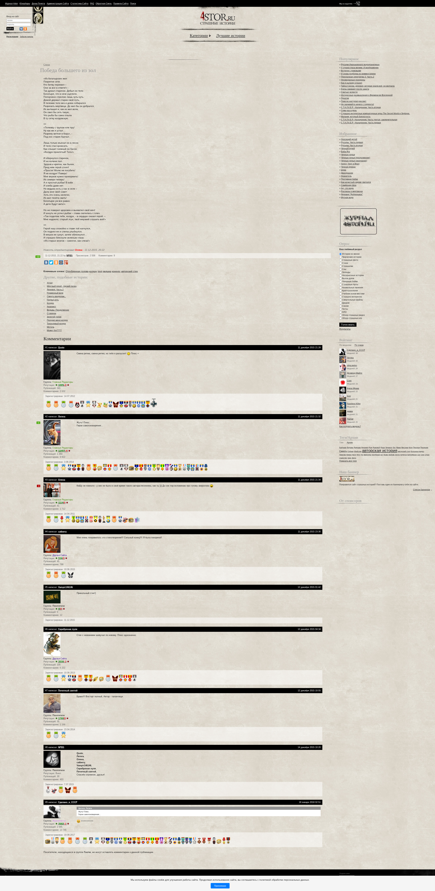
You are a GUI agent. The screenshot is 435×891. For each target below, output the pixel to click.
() (62, 385)
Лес (394, 447)
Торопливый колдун (56, 323)
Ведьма (350, 447)
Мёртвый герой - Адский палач (61, 286)
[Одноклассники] (56, 262)
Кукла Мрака (353, 388)
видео (421, 451)
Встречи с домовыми (351, 71)
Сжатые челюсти (349, 92)
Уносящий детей (349, 139)
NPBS (69, 255)
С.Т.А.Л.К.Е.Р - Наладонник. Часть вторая (361, 107)
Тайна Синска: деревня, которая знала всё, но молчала (368, 86)
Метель (50, 327)
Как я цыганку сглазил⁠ (351, 83)
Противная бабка (349, 179)
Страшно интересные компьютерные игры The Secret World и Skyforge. (375, 113)
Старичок (51, 313)
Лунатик (345, 98)
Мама (398, 447)
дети (354, 455)
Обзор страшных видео (353, 315)
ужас (349, 458)
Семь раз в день (349, 110)
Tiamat (350, 419)
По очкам (359, 345)
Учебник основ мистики (353, 294)
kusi (349, 396)
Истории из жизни (351, 254)
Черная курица (348, 167)
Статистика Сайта (79, 4)
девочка (342, 455)
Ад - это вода (347, 188)
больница (415, 451)
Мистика (404, 447)
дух (362, 455)
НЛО (344, 312)
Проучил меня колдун (57, 320)
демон (349, 455)
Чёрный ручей (348, 148)
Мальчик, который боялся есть (355, 116)
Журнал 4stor (11, 4)
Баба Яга (345, 151)
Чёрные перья (348, 154)
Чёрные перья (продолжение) (355, 158)
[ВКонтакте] (46, 262)
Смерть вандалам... (56, 296)
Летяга (350, 358)
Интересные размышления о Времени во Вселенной (367, 95)
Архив (350, 443)
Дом (370, 447)
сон (418, 455)
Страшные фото (350, 260)
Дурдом (345, 303)
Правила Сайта (120, 4)
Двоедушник (347, 173)
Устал (50, 283)
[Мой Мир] (61, 262)
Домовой (376, 447)
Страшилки (347, 266)
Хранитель (346, 176)
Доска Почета (38, 4)
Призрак (416, 447)
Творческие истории (351, 257)
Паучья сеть (53, 300)
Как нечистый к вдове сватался (356, 182)
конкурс (116, 271)
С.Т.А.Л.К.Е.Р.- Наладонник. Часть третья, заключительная (369, 119)
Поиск (133, 4)
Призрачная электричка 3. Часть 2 (357, 77)
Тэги (341, 443)
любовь (391, 455)
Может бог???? (54, 330)
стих (422, 455)
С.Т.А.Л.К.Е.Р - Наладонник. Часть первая (361, 123)
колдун (93, 271)
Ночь (411, 447)
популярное (412, 455)
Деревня (364, 447)
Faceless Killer (354, 403)
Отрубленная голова (77, 271)
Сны (344, 269)
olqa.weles (352, 365)
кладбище (376, 455)
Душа (382, 447)
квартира (367, 455)
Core (349, 381)
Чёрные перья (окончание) (354, 161)
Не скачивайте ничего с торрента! (357, 104)
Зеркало (388, 447)
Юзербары (25, 4)
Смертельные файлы (352, 300)
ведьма (107, 271)
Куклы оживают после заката (355, 89)
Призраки (424, 447)
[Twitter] (51, 262)
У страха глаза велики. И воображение (360, 67)
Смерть (343, 451)
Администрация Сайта (58, 4)
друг (358, 455)
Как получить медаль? (350, 426)
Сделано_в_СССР (356, 350)
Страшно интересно (352, 297)
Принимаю (220, 885)
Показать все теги (348, 461)
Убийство (358, 451)
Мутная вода (347, 197)
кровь (386, 455)
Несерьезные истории (353, 275)
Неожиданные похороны (353, 80)
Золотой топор (54, 317)
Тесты (345, 309)
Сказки (345, 306)
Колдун (50, 303)
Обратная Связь (104, 4)
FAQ (92, 4)
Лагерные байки (350, 281)
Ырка (343, 170)
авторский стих (129, 271)
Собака (350, 451)
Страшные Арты (350, 284)
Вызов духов (348, 278)
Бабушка (342, 447)
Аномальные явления (352, 287)
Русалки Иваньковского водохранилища (360, 64)
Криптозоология (350, 290)
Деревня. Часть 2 (55, 289)
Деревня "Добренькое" (352, 194)
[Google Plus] (66, 262)
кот (381, 455)
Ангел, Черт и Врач (350, 164)
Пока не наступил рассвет (353, 101)
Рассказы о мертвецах (352, 191)
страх (427, 455)
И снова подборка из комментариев (358, 74)
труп (100, 271)
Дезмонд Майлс (354, 373)
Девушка (357, 447)
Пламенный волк (55, 293)
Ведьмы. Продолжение (58, 310)
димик (350, 411)
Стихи (47, 64)
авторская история (379, 450)
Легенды (346, 272)
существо (343, 458)
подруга (403, 455)
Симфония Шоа (348, 185)
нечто (397, 455)
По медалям (345, 345)
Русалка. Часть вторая (352, 145)
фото (354, 458)
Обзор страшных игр (352, 318)
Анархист (51, 306)
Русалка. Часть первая (352, 142)
